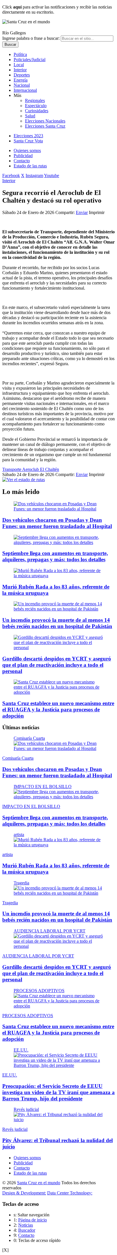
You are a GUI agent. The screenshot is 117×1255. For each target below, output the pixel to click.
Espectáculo (36, 105)
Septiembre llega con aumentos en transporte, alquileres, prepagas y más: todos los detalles (55, 556)
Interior (20, 69)
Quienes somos (27, 150)
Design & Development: (24, 1192)
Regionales (35, 100)
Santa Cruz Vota (28, 140)
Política (20, 54)
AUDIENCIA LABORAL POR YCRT (49, 930)
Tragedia (21, 882)
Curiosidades (36, 110)
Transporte (12, 469)
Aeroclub (31, 469)
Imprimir (97, 212)
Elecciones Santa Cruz (45, 126)
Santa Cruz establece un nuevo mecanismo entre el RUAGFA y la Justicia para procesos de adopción (58, 709)
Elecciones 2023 (28, 135)
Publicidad (23, 155)
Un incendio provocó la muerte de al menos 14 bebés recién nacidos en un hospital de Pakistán (57, 623)
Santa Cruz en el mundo (38, 1182)
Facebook (11, 175)
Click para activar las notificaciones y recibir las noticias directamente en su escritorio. (57, 9)
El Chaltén (49, 469)
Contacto (22, 160)
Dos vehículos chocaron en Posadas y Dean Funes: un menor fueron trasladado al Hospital (57, 523)
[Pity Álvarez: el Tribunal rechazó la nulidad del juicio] (58, 1119)
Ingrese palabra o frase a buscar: (31, 38)
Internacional (25, 90)
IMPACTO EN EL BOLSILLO (43, 786)
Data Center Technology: (69, 1192)
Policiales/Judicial (29, 59)
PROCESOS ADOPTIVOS (39, 990)
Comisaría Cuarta (29, 738)
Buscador (26, 1230)
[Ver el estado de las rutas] (23, 479)
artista (19, 834)
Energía (21, 80)
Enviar (82, 212)
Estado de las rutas (30, 165)
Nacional (22, 85)
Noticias (25, 1225)
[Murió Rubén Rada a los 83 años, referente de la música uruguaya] (58, 575)
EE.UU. (21, 1050)
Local (19, 64)
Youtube (51, 175)
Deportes (22, 74)
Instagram (34, 175)
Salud (30, 115)
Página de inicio (32, 1219)
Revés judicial (26, 1109)
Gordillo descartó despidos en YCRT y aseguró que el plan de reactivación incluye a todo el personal (56, 665)
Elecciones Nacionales (45, 121)
